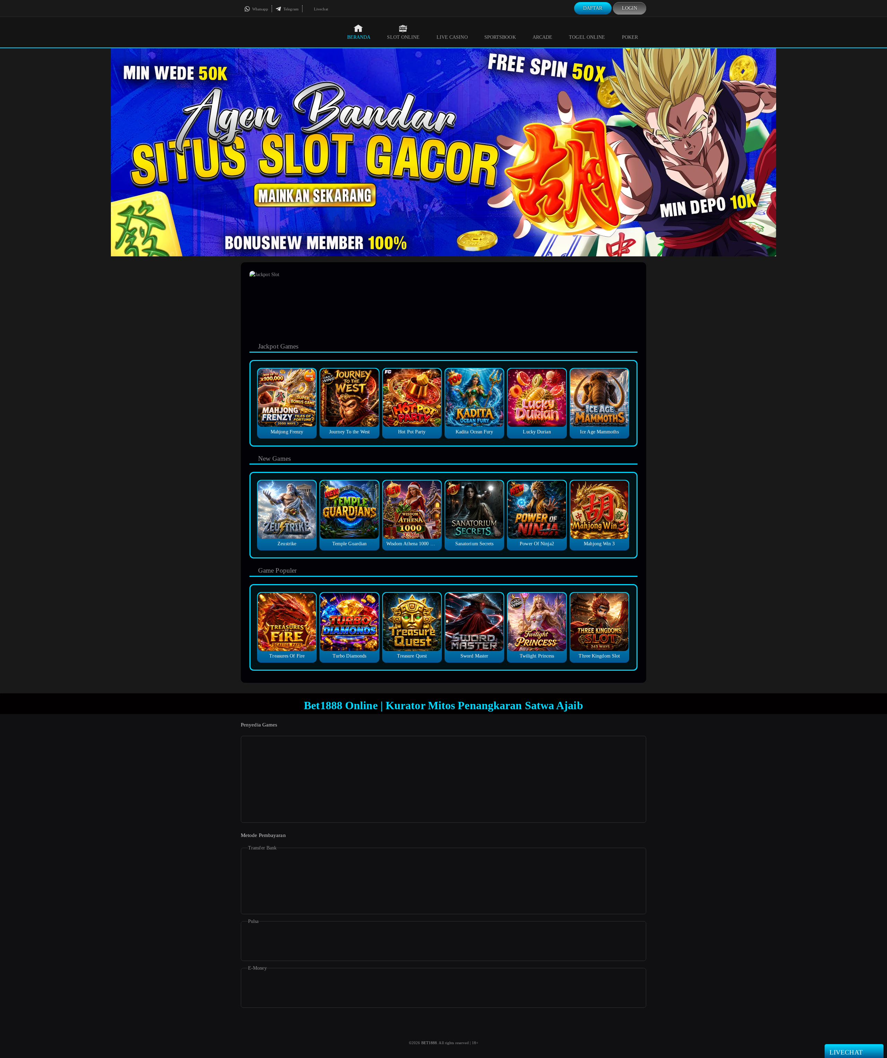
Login (630, 8)
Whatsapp (259, 9)
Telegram (290, 9)
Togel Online (587, 37)
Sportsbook (500, 37)
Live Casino (452, 37)
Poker (630, 37)
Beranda (359, 37)
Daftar (593, 8)
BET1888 (429, 1043)
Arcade (543, 37)
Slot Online (403, 37)
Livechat (320, 9)
